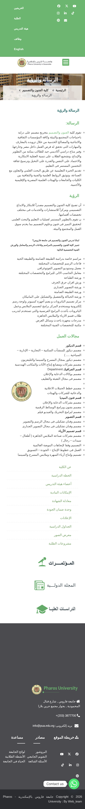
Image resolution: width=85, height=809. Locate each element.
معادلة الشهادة (61, 501)
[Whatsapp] (74, 784)
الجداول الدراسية (60, 526)
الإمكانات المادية (60, 492)
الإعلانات (65, 518)
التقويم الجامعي (37, 756)
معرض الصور (62, 535)
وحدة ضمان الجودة (59, 509)
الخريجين (19, 8)
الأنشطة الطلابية (15, 756)
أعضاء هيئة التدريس (58, 484)
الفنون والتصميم (59, 132)
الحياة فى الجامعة (14, 761)
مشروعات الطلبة (60, 543)
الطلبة (17, 18)
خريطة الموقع (64, 737)
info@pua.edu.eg (43, 725)
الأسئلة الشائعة (37, 761)
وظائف (17, 38)
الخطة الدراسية (61, 475)
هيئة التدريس (21, 28)
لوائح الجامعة (17, 751)
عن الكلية (65, 467)
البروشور (41, 751)
